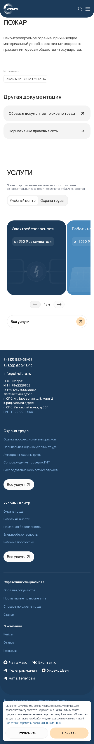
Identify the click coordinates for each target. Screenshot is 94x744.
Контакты (10, 650)
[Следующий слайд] (59, 304)
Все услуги (16, 484)
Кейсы (8, 634)
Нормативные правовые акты (25, 598)
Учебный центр (23, 200)
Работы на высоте (16, 519)
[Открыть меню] (88, 8)
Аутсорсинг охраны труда (22, 454)
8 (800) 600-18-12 (17, 365)
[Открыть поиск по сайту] (80, 8)
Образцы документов (19, 590)
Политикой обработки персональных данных (33, 723)
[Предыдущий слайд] (35, 304)
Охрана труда (52, 200)
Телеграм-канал (23, 670)
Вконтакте (47, 662)
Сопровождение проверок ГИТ (26, 462)
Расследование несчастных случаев (30, 470)
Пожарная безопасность (22, 527)
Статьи (8, 614)
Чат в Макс (18, 662)
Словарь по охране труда (22, 606)
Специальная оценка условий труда (30, 447)
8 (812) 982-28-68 (17, 359)
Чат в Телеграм (22, 678)
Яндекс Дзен (58, 670)
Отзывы (8, 642)
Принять (69, 733)
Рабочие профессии (18, 542)
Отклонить (26, 733)
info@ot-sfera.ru (17, 373)
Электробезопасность (20, 534)
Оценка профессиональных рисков (29, 439)
